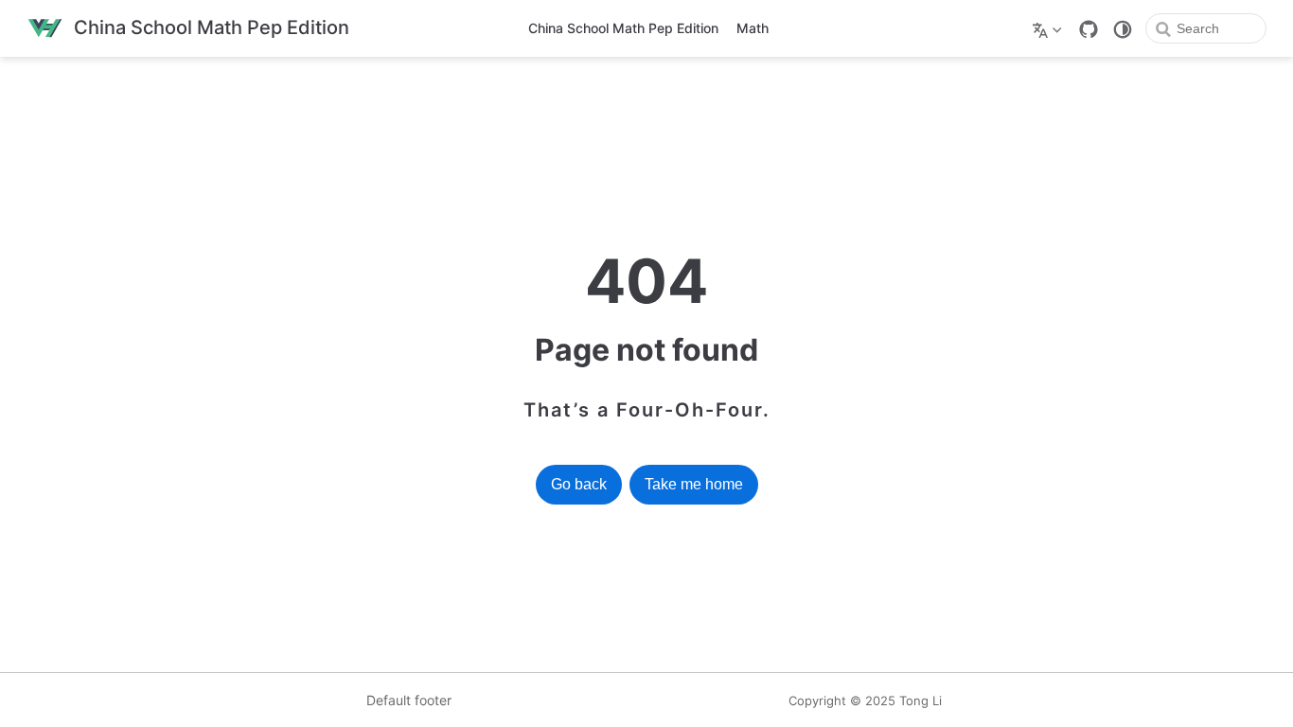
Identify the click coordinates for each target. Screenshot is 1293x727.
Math (752, 28)
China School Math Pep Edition (623, 28)
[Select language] (1049, 28)
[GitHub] (1088, 29)
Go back (579, 484)
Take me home (694, 484)
